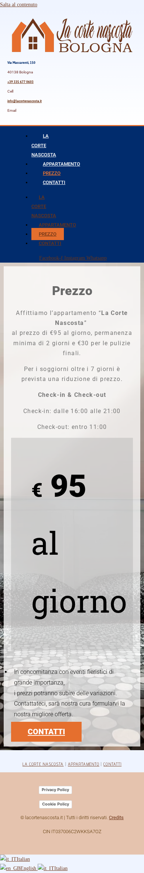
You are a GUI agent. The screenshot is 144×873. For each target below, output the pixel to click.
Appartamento (61, 164)
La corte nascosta (43, 764)
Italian (23, 859)
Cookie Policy (55, 804)
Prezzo (52, 173)
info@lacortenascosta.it (24, 101)
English (29, 868)
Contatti (54, 182)
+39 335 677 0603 (20, 82)
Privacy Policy (55, 789)
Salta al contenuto (18, 4)
